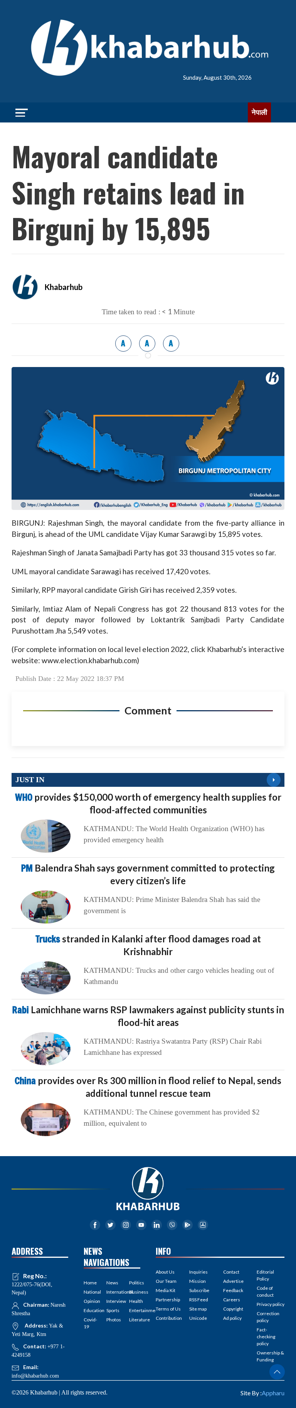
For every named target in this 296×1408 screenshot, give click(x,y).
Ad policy (232, 1318)
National (89, 1292)
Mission (197, 1281)
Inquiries (198, 1272)
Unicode (198, 1318)
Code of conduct (265, 1291)
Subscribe (199, 1290)
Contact (231, 1272)
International (112, 1292)
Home (89, 1283)
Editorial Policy (265, 1275)
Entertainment (134, 1310)
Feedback (233, 1290)
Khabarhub (63, 287)
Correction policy (268, 1317)
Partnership (168, 1299)
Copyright (233, 1309)
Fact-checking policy (266, 1336)
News (112, 1283)
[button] (277, 1372)
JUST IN (29, 779)
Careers (231, 1299)
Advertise (233, 1281)
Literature (134, 1320)
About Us (165, 1272)
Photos (112, 1320)
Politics (134, 1283)
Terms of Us (168, 1309)
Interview (112, 1301)
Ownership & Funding (270, 1356)
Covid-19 (89, 1323)
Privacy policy (270, 1304)
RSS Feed (198, 1299)
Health (134, 1301)
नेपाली (259, 112)
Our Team (166, 1281)
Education (89, 1310)
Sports (112, 1310)
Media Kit (165, 1290)
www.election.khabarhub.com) (90, 660)
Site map (198, 1309)
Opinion (89, 1301)
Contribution (169, 1318)
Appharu (273, 1392)
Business (134, 1292)
